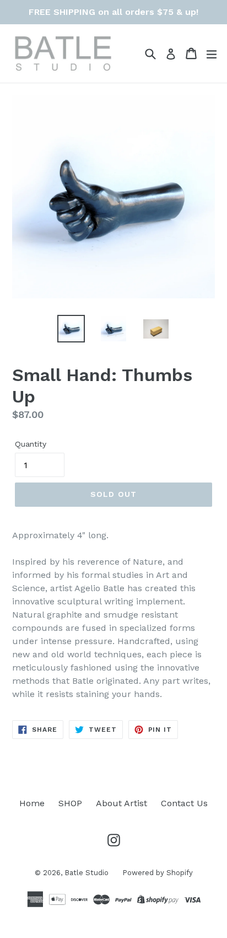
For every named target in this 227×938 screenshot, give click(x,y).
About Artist (121, 803)
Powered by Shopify (157, 873)
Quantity (30, 443)
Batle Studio (86, 873)
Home (32, 803)
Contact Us (184, 803)
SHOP (70, 803)
